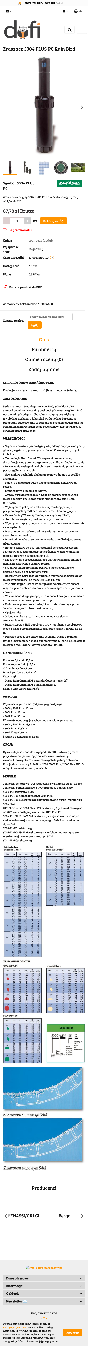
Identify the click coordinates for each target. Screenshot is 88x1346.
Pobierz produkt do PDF (25, 287)
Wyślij (34, 325)
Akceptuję (72, 1332)
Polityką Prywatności (15, 1327)
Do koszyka (50, 221)
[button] (44, 1278)
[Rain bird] (69, 183)
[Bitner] (64, 1215)
